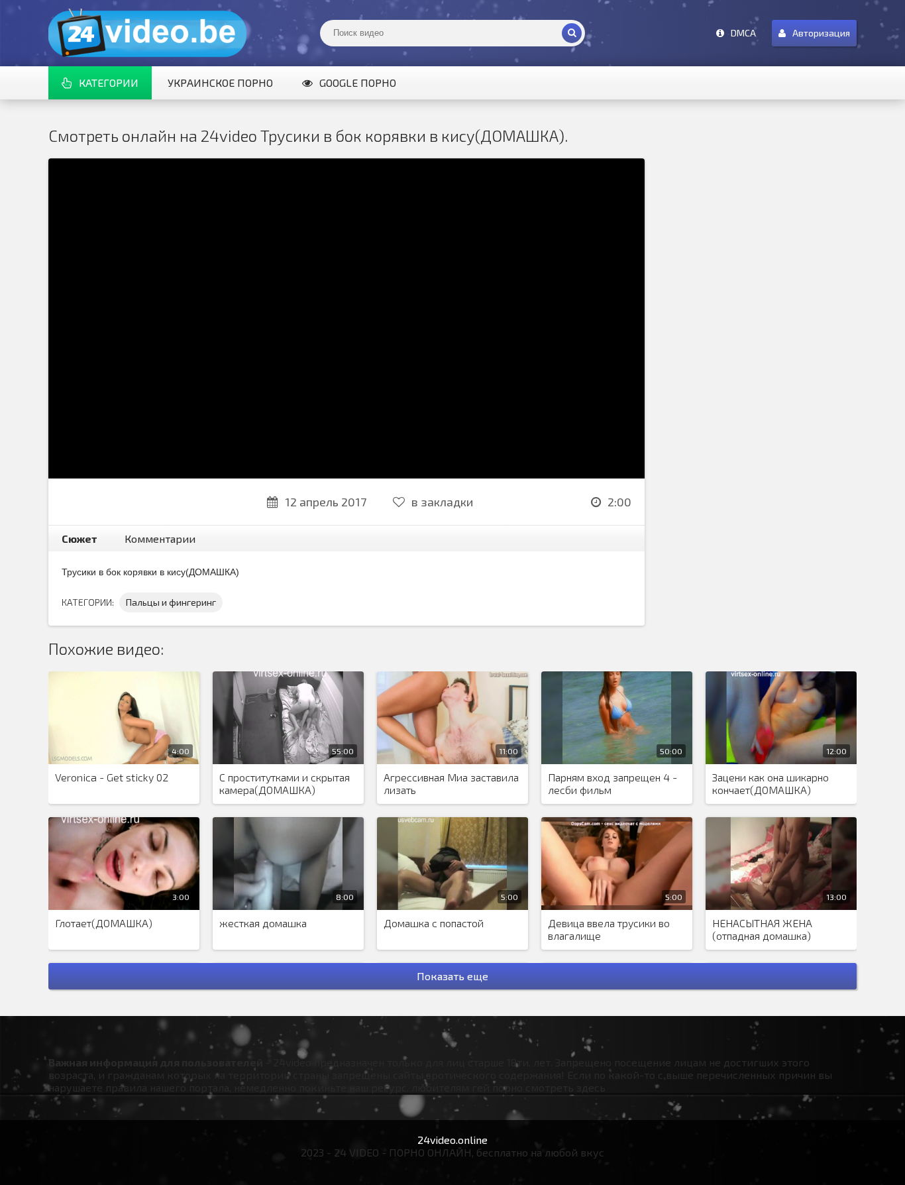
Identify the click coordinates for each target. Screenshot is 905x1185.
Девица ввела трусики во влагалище (609, 929)
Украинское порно (220, 82)
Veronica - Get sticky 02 (111, 777)
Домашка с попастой (434, 923)
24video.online (452, 1139)
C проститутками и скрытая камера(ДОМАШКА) (284, 783)
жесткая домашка (263, 923)
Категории (108, 82)
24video (147, 33)
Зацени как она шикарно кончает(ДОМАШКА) (770, 783)
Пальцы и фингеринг (171, 602)
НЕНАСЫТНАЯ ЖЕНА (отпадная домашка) (762, 929)
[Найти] (572, 33)
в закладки (442, 501)
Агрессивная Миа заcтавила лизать (451, 783)
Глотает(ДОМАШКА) (103, 923)
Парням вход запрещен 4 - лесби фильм (612, 783)
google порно (357, 82)
